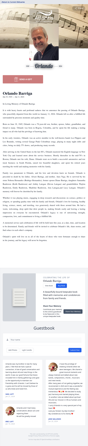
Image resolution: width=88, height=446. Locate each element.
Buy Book (61, 286)
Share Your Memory (73, 311)
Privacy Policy (37, 436)
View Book (49, 286)
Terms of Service (50, 436)
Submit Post (75, 350)
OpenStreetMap (46, 439)
